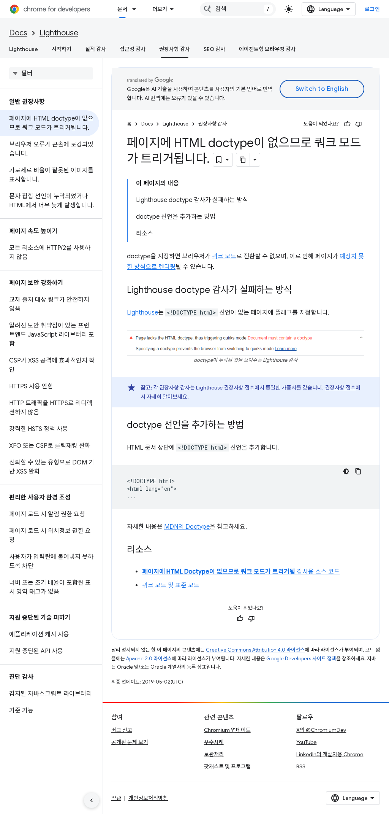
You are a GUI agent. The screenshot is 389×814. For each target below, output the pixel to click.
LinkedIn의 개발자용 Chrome (329, 754)
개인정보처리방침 (148, 798)
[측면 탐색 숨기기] (91, 800)
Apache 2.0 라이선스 (149, 658)
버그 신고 (121, 730)
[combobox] (238, 9)
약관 (116, 798)
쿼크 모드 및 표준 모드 (170, 585)
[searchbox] (51, 73)
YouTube (306, 742)
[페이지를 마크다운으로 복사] (243, 159)
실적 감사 (95, 49)
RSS (300, 766)
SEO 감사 (214, 49)
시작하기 (61, 49)
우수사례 (214, 742)
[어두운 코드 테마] (346, 471)
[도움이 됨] (347, 124)
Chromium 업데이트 (227, 730)
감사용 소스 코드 (241, 572)
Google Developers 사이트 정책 (301, 658)
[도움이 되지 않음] (358, 124)
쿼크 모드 (224, 256)
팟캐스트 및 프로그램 (227, 766)
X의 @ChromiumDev (321, 730)
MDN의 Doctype (187, 527)
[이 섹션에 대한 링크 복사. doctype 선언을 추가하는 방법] (251, 425)
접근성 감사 (132, 49)
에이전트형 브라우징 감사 (267, 49)
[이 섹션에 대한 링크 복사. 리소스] (159, 550)
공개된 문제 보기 (129, 742)
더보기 (159, 9)
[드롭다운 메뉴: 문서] (136, 9)
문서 (122, 9)
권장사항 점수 (340, 387)
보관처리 (214, 754)
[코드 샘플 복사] (358, 471)
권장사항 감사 (174, 49)
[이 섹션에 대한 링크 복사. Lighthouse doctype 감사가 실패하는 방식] (299, 290)
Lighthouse (59, 33)
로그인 (372, 9)
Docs (18, 33)
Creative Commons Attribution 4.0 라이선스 (255, 650)
